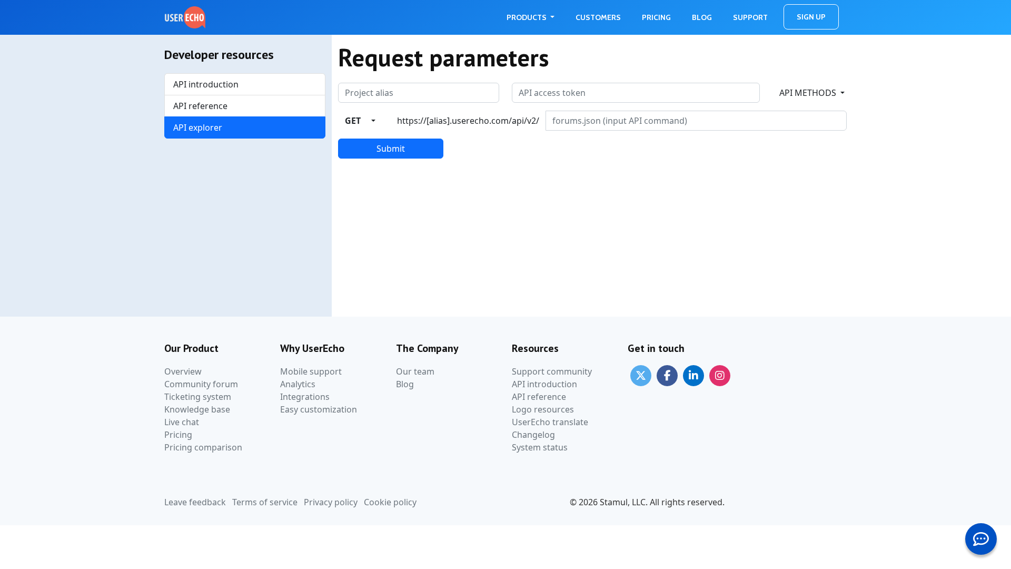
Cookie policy (390, 502)
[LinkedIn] (693, 374)
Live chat (181, 422)
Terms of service (265, 502)
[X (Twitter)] (641, 374)
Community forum (201, 384)
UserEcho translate (550, 422)
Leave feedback (195, 502)
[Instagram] (720, 374)
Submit (390, 148)
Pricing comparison (203, 447)
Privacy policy (331, 502)
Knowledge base (197, 409)
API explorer (197, 127)
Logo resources (543, 409)
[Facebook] (667, 374)
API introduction (206, 84)
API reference (200, 106)
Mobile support (311, 371)
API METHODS (808, 93)
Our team (415, 371)
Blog (702, 17)
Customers (598, 17)
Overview (183, 371)
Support (750, 17)
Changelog (533, 434)
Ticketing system (197, 397)
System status (540, 447)
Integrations (305, 397)
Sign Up (811, 17)
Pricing (656, 17)
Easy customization (318, 409)
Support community (552, 371)
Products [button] (527, 17)
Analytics (297, 384)
